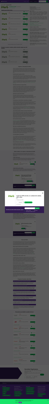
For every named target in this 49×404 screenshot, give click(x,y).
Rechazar (16, 402)
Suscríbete (37, 208)
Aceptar (20, 402)
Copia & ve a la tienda (28, 202)
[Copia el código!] (23, 202)
